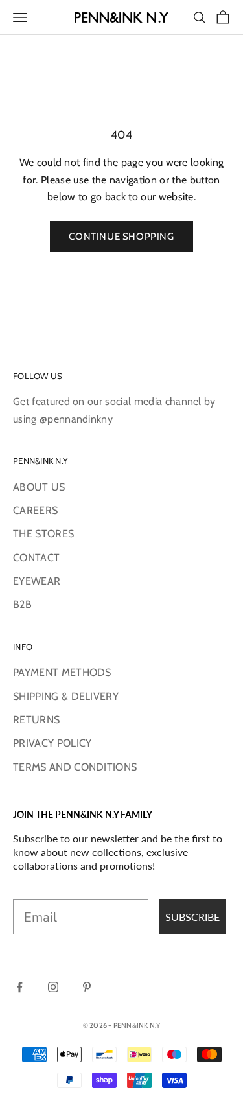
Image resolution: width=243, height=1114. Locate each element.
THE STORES (43, 534)
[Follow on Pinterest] (86, 987)
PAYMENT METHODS (62, 672)
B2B (22, 604)
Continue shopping (121, 236)
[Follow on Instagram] (53, 987)
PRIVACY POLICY (52, 743)
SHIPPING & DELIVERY (66, 696)
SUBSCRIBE (192, 916)
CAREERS (35, 510)
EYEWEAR (36, 581)
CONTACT (36, 557)
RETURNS (36, 720)
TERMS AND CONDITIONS (75, 767)
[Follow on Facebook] (19, 987)
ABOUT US (39, 487)
